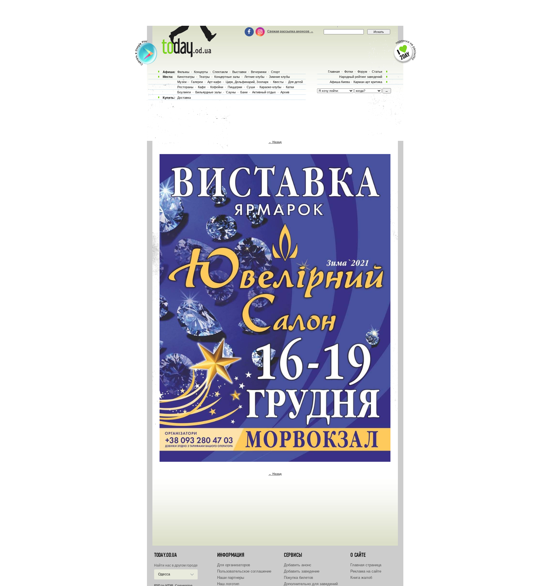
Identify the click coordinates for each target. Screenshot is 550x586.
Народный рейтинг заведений (360, 76)
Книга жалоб (361, 577)
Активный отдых (264, 92)
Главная (334, 71)
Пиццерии (235, 87)
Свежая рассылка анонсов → (290, 31)
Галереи (197, 82)
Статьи (377, 71)
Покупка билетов (298, 577)
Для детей (295, 82)
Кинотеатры (186, 76)
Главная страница (365, 565)
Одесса (164, 574)
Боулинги (184, 92)
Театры (204, 76)
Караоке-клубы (270, 87)
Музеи (181, 82)
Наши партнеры (230, 577)
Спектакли (220, 72)
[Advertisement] (275, 13)
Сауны (231, 92)
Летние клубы (254, 76)
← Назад (275, 142)
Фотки (348, 71)
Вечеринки (258, 72)
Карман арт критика (367, 82)
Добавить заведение (301, 571)
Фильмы (183, 72)
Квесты (278, 82)
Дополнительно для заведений (311, 584)
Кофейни (216, 87)
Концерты (201, 72)
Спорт (275, 72)
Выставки (239, 72)
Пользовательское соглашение (244, 571)
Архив (284, 92)
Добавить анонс (297, 565)
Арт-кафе (214, 82)
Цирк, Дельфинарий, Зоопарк (247, 82)
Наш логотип (228, 584)
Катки (290, 87)
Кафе (202, 87)
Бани (243, 92)
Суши (251, 87)
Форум (362, 71)
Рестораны (185, 87)
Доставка (184, 97)
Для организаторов (233, 565)
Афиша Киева (340, 82)
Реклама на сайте (365, 571)
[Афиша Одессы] (187, 56)
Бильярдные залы (208, 92)
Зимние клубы (279, 76)
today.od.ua (165, 555)
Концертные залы (227, 76)
